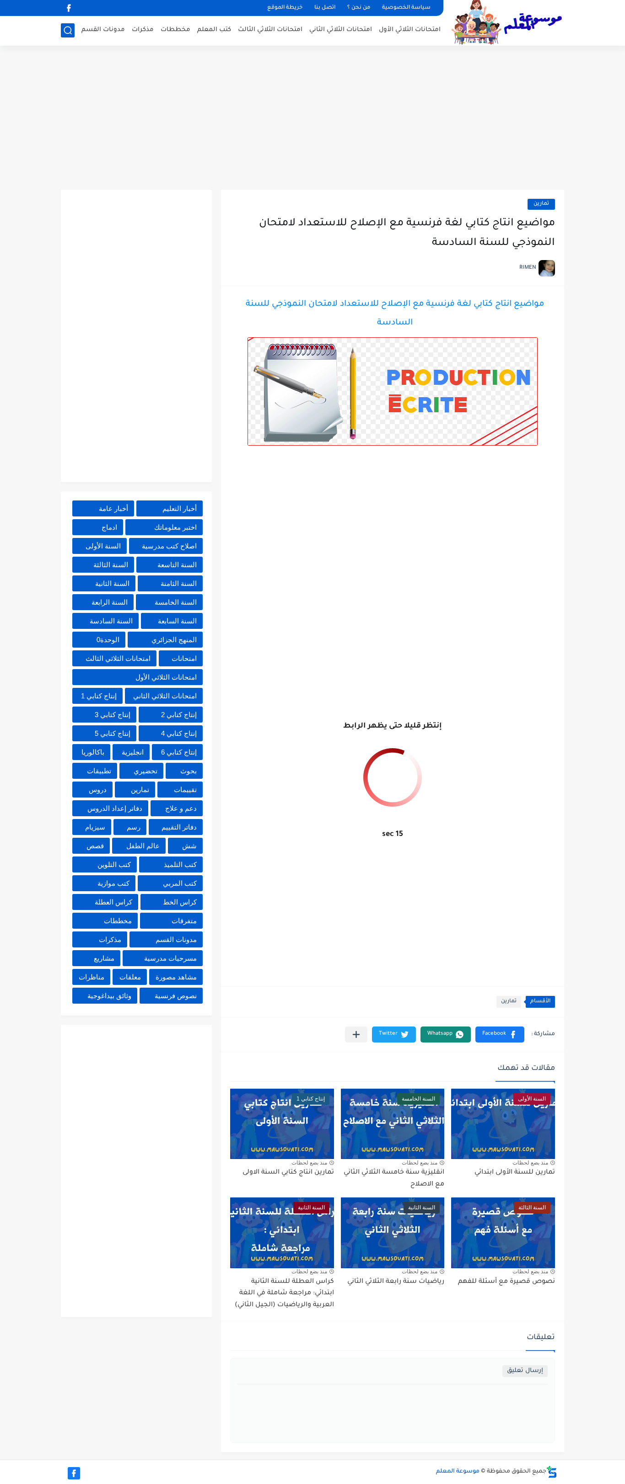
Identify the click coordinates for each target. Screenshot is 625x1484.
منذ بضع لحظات (530, 1163)
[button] (499, 1035)
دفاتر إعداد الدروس (114, 808)
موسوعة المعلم (458, 1471)
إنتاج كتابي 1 (99, 696)
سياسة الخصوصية (406, 8)
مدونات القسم (103, 30)
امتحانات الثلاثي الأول (410, 30)
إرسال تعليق (525, 1370)
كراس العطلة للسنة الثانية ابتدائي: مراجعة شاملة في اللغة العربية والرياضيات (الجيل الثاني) (284, 1293)
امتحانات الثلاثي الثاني (340, 30)
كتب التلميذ (180, 864)
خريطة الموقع (284, 8)
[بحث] (68, 30)
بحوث (188, 771)
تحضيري (145, 771)
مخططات (175, 30)
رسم (133, 827)
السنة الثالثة (110, 565)
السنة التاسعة (177, 565)
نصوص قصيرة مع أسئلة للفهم (506, 1282)
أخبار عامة (113, 508)
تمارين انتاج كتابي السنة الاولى (288, 1172)
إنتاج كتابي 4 (179, 733)
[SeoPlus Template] (551, 1472)
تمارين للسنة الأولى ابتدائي (514, 1172)
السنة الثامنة (179, 583)
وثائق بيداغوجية (109, 996)
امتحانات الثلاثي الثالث (270, 30)
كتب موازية (113, 883)
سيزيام (95, 827)
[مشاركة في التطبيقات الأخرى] (356, 1035)
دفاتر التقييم (179, 827)
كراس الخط (180, 902)
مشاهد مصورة (176, 977)
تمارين (541, 204)
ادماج (109, 527)
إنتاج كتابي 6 (179, 752)
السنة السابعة (177, 621)
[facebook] (68, 8)
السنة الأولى (103, 546)
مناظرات (91, 977)
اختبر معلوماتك (175, 527)
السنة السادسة (111, 621)
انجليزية (133, 752)
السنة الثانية (112, 583)
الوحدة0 (108, 640)
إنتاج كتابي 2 (179, 714)
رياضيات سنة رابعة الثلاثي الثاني (395, 1282)
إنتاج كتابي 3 (112, 714)
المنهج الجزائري (174, 640)
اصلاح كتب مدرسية (169, 546)
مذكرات (143, 30)
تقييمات (185, 789)
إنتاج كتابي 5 (112, 733)
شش (189, 846)
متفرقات (184, 921)
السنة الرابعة (110, 602)
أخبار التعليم (179, 508)
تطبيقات (99, 771)
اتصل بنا (324, 8)
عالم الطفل (143, 846)
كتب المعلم (214, 30)
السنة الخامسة (176, 602)
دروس (98, 789)
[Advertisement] (312, 119)
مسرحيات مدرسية (170, 958)
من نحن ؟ (358, 8)
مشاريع (104, 958)
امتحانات (184, 658)
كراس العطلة (113, 902)
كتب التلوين (114, 864)
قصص (95, 846)
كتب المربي (180, 883)
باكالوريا (92, 752)
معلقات (130, 977)
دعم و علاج (181, 808)
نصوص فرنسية (176, 996)
